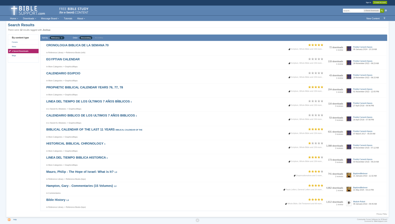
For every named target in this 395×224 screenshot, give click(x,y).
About (80, 18)
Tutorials (68, 18)
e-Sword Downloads (20, 51)
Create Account (380, 2)
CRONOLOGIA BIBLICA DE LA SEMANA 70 (77, 45)
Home (13, 18)
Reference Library (55, 53)
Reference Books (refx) (75, 53)
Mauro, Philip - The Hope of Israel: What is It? (81, 171)
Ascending (99, 38)
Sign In (368, 2)
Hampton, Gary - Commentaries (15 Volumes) (81, 185)
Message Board (49, 18)
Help (15, 219)
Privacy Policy (381, 214)
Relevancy (56, 38)
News (14, 47)
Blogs (14, 55)
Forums (15, 42)
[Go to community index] (49, 10)
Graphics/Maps (71, 67)
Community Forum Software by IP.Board (372, 219)
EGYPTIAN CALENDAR (63, 59)
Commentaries (54, 193)
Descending (86, 38)
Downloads (29, 18)
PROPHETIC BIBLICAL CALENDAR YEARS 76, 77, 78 (84, 87)
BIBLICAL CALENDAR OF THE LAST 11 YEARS (94, 129)
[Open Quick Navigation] (384, 18)
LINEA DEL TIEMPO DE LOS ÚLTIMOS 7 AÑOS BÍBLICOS (89, 101)
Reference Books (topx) (76, 179)
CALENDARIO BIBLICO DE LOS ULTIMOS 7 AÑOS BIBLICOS (91, 115)
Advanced (386, 10)
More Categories (55, 67)
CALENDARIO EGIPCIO (63, 73)
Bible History (57, 199)
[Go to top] (197, 220)
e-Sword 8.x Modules (57, 109)
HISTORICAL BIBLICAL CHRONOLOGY (75, 143)
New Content (373, 18)
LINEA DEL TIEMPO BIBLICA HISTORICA (77, 157)
